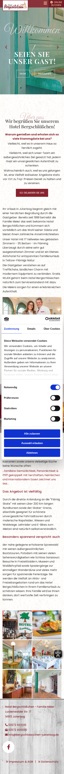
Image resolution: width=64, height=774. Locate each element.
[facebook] (9, 747)
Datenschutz (49, 761)
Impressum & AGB (21, 761)
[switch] (55, 397)
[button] (38, 3)
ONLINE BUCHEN (56, 4)
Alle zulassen (32, 433)
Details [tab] (31, 328)
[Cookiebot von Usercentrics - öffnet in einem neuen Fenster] (45, 319)
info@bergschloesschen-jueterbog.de (33, 735)
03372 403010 (17, 725)
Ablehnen (32, 452)
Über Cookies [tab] (52, 328)
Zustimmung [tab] (11, 328)
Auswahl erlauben (32, 443)
